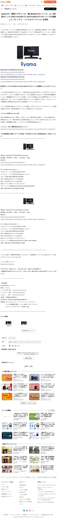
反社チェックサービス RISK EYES (46, 502)
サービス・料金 (4, 486)
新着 (2, 5)
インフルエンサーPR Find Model (45, 491)
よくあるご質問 (23, 494)
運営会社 (6, 514)
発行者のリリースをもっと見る (28, 403)
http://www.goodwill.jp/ (19, 292)
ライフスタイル (31, 5)
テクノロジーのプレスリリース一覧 (14, 477)
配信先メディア (4, 489)
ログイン (21, 487)
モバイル (54, 5)
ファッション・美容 (22, 5)
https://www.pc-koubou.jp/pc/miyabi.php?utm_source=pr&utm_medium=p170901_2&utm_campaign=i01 (28, 129)
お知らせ (21, 497)
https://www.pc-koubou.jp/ (7, 264)
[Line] (15, 346)
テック (48, 5)
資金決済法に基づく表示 (47, 514)
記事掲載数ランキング (6, 494)
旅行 (15, 5)
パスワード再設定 (23, 489)
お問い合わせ (28, 358)
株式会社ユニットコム (6, 24)
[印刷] (18, 346)
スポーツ (39, 5)
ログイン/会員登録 (51, 2)
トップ (2, 477)
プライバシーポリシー (34, 514)
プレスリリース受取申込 (25, 499)
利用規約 (25, 514)
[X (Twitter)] (12, 346)
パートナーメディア (6, 491)
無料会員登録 (22, 485)
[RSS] (33, 510)
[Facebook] (9, 346)
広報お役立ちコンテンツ (7, 496)
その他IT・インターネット (19, 342)
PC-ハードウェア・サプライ (34, 342)
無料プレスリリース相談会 (25, 501)
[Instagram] (30, 510)
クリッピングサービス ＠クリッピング (47, 485)
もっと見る (51, 410)
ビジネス (44, 5)
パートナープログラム (15, 514)
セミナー (21, 504)
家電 (10, 342)
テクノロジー (12, 338)
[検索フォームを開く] (41, 2)
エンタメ (7, 5)
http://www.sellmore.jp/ (18, 294)
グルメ (11, 5)
